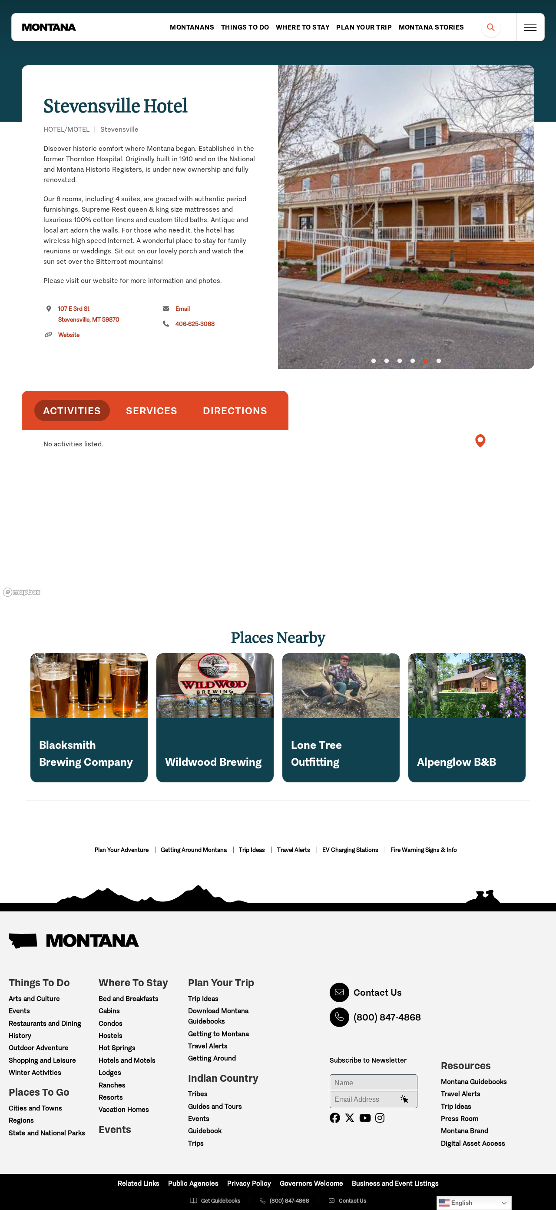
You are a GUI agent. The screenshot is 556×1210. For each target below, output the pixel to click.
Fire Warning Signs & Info (424, 850)
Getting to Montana (218, 1034)
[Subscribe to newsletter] (404, 1099)
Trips (196, 1143)
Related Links (138, 1183)
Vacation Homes (124, 1109)
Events (19, 1011)
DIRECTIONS (235, 410)
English (461, 1203)
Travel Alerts (294, 850)
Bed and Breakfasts (129, 998)
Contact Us (378, 992)
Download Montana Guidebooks (218, 1016)
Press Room (459, 1118)
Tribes (198, 1094)
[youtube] (365, 1118)
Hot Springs (117, 1048)
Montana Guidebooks (474, 1081)
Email (182, 308)
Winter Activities (35, 1072)
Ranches (112, 1085)
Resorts (111, 1097)
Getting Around (212, 1058)
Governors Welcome (311, 1183)
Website (68, 335)
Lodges (110, 1072)
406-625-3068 (195, 324)
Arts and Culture (34, 998)
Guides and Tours (215, 1106)
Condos (110, 1023)
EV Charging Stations (351, 850)
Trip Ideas (252, 850)
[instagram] (379, 1118)
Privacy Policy (249, 1183)
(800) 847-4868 (387, 1017)
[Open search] (491, 27)
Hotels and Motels (127, 1060)
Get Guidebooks (220, 1200)
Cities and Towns (35, 1108)
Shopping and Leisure (42, 1060)
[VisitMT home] (49, 27)
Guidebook (205, 1131)
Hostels (110, 1035)
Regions (21, 1120)
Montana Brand (464, 1131)
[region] (406, 217)
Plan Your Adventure (122, 850)
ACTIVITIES (72, 410)
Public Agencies (193, 1183)
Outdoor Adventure (39, 1048)
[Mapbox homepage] (22, 592)
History (20, 1035)
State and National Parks (47, 1133)
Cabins (109, 1011)
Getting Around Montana (194, 850)
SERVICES (152, 410)
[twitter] (349, 1118)
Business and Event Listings (395, 1183)
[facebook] (335, 1118)
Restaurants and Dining (45, 1023)
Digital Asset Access (473, 1143)
